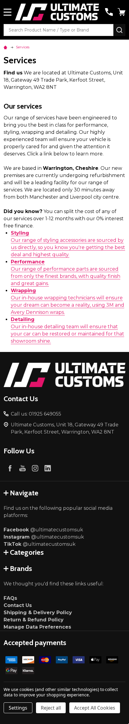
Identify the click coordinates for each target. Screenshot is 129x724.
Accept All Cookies (94, 707)
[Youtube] (22, 468)
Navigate (24, 492)
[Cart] (122, 12)
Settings (18, 707)
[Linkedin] (47, 468)
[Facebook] (10, 468)
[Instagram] (35, 468)
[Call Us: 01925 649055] (109, 12)
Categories (27, 552)
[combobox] (58, 30)
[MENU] (7, 12)
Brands (21, 568)
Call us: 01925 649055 (36, 414)
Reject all (51, 707)
